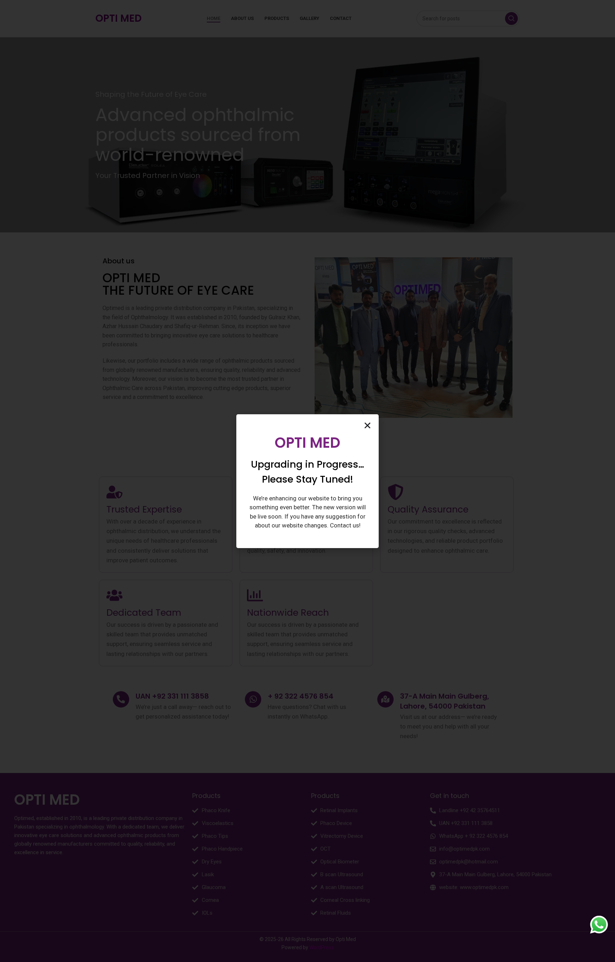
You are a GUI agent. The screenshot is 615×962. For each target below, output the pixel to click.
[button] (367, 425)
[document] (307, 481)
